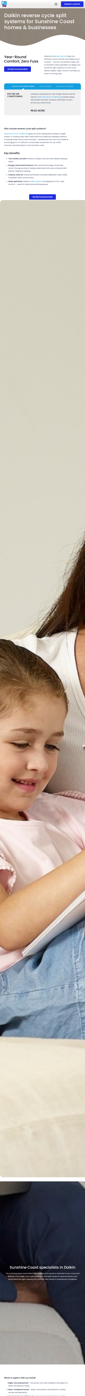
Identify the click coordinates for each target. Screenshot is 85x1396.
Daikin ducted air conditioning (49, 97)
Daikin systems (36, 181)
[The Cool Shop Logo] (4, 4)
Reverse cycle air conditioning (16, 134)
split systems (61, 56)
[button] (56, 4)
